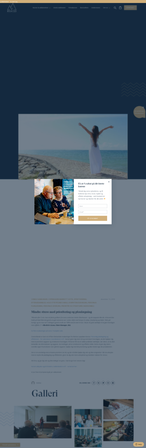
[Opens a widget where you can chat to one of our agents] (138, 444)
